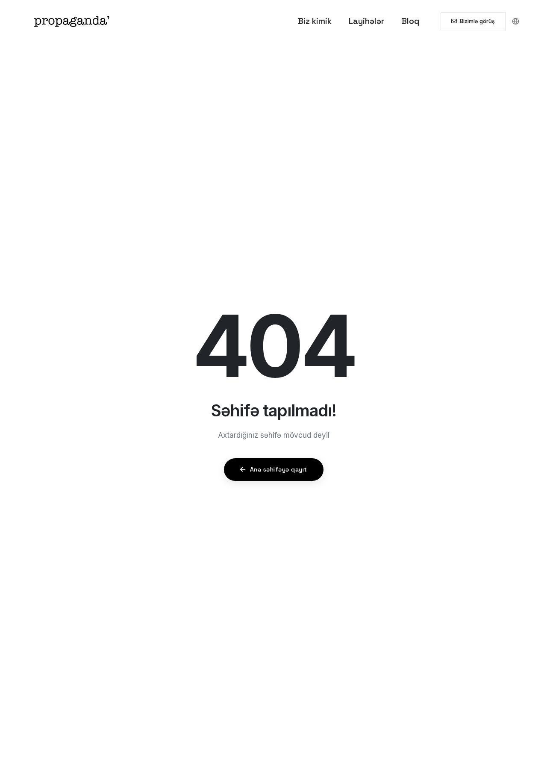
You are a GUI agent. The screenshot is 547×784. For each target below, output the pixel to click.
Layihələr (366, 21)
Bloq (410, 21)
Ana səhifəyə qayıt (277, 469)
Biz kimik (315, 21)
